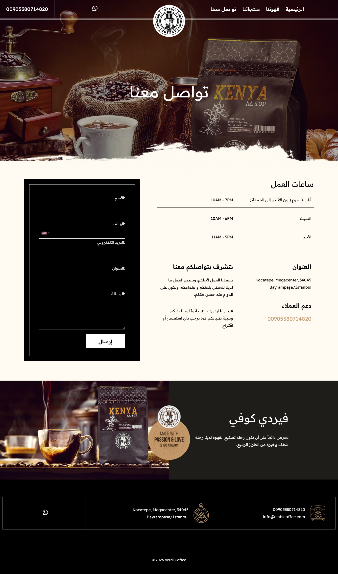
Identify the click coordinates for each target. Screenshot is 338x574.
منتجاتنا (251, 9)
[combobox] (45, 233)
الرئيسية (295, 9)
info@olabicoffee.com (284, 516)
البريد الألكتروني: (111, 242)
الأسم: (120, 197)
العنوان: (118, 268)
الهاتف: (119, 223)
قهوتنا (272, 9)
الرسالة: (118, 293)
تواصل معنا (223, 9)
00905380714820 (27, 9)
